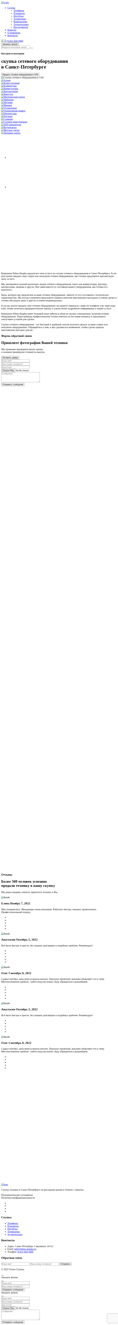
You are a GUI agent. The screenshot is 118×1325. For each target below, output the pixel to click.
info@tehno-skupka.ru (25, 1249)
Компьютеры (20, 21)
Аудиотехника (21, 24)
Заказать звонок (10, 44)
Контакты (12, 35)
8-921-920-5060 (15, 41)
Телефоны (19, 10)
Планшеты (19, 13)
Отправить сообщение (12, 384)
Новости (11, 30)
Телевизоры (20, 19)
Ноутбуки (19, 16)
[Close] (2, 1296)
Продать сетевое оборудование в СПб (20, 74)
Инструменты (21, 27)
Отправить (65, 1264)
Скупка (11, 7)
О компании (13, 32)
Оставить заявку (10, 357)
